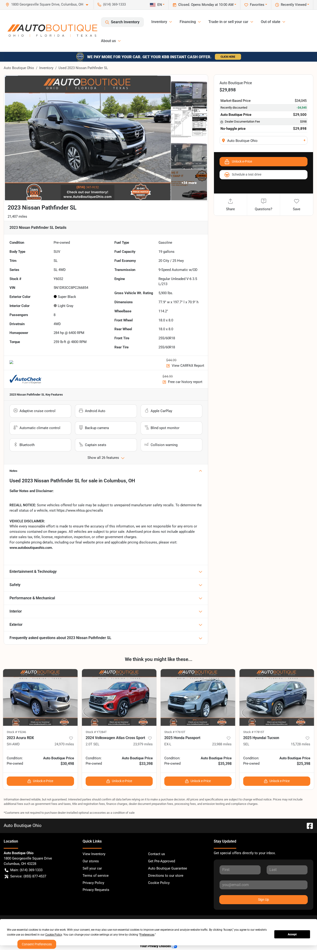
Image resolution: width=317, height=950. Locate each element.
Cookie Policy (159, 883)
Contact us (156, 854)
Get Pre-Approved (161, 861)
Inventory (46, 68)
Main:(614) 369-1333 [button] (26, 870)
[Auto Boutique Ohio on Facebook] (308, 825)
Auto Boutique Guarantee (167, 868)
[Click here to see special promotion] (158, 56)
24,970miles (64, 744)
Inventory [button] (159, 22)
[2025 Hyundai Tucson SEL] (276, 697)
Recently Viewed (293, 5)
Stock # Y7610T (174, 732)
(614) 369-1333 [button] (114, 4)
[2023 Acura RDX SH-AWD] (40, 697)
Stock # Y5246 (16, 732)
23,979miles (143, 744)
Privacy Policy (93, 883)
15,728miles (300, 744)
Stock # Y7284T (96, 732)
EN (159, 5)
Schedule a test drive (246, 174)
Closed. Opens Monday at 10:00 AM (205, 5)
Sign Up (263, 899)
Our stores (91, 861)
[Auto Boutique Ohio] (52, 30)
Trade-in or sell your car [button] (228, 22)
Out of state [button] (270, 22)
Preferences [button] (147, 934)
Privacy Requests (96, 890)
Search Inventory (125, 22)
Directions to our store (165, 875)
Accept (292, 934)
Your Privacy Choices (155, 946)
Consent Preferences (37, 944)
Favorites (257, 5)
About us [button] (108, 41)
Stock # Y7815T (253, 732)
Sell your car (92, 868)
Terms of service (96, 875)
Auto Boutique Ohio (19, 68)
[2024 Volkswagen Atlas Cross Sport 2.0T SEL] (119, 697)
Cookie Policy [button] (53, 934)
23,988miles (222, 744)
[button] (49, 4)
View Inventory (94, 854)
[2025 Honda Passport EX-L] (198, 697)
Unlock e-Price (242, 161)
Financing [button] (188, 22)
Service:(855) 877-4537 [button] (28, 876)
